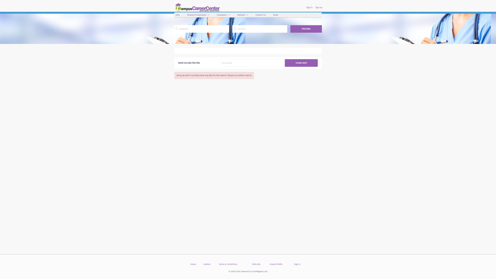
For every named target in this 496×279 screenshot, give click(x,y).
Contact (207, 264)
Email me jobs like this (189, 63)
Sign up (318, 7)
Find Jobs (306, 29)
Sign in (309, 7)
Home (193, 264)
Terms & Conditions (228, 264)
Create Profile (276, 264)
